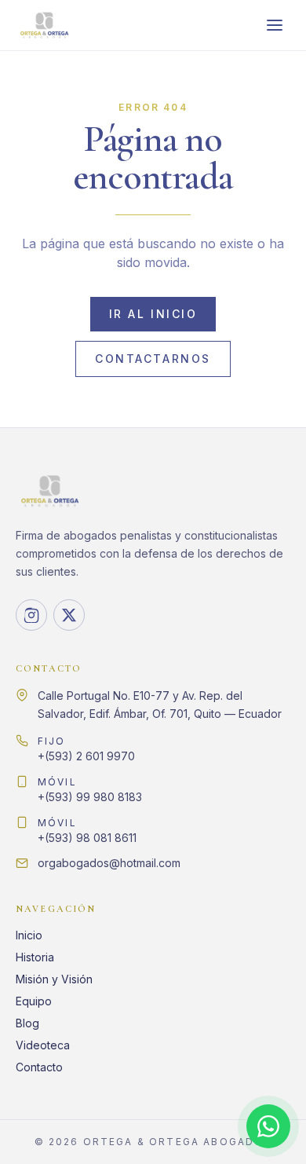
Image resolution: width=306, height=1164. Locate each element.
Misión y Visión (54, 979)
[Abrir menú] (274, 25)
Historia (35, 957)
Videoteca (43, 1045)
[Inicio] (44, 25)
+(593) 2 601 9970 (86, 749)
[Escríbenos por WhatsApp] (268, 1126)
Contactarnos (152, 358)
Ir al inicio (153, 313)
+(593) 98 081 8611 (87, 830)
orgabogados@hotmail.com (109, 862)
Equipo (34, 1001)
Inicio (29, 935)
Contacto (39, 1067)
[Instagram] (31, 615)
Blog (27, 1023)
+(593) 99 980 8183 (90, 789)
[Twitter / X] (69, 615)
